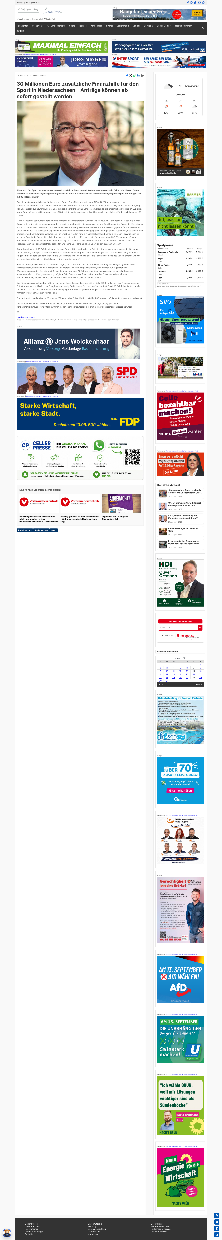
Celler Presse (31, 1223)
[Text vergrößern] (216, 1215)
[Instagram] (191, 2)
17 (167, 674)
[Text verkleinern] (216, 1222)
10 (167, 671)
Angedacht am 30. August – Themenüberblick (115, 517)
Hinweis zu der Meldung (26, 317)
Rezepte (83, 25)
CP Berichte (38, 25)
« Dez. (162, 684)
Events (109, 25)
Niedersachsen (39, 75)
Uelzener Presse (158, 1231)
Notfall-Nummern (183, 25)
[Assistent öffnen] (7, 1233)
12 (180, 671)
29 (200, 677)
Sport (72, 25)
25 (173, 677)
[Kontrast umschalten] (216, 1228)
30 (160, 680)
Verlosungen (96, 25)
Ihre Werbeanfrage (34, 1231)
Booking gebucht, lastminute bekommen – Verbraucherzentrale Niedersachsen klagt (80, 519)
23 (160, 677)
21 (194, 674)
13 (187, 671)
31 (167, 680)
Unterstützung (95, 1223)
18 (174, 674)
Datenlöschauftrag (97, 1229)
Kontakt (20, 31)
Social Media (163, 25)
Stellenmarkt (123, 25)
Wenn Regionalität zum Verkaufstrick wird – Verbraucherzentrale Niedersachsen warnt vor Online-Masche (38, 519)
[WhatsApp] (203, 2)
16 (160, 674)
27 (187, 677)
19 (180, 674)
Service (147, 25)
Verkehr (136, 25)
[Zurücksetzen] (216, 1234)
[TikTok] (195, 2)
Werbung (92, 1226)
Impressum (93, 1234)
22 (200, 674)
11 (174, 671)
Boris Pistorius (24, 530)
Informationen (31, 1229)
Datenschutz (94, 1231)
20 (187, 674)
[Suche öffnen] (203, 28)
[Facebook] (188, 2)
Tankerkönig (165, 286)
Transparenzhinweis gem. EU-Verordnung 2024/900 (40, 54)
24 (167, 677)
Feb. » (199, 684)
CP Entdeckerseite (56, 25)
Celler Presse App (33, 1226)
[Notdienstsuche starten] (200, 627)
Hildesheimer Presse (160, 1229)
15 (200, 671)
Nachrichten (22, 25)
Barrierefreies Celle (160, 1226)
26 (180, 677)
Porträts (29, 1234)
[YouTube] (199, 2)
